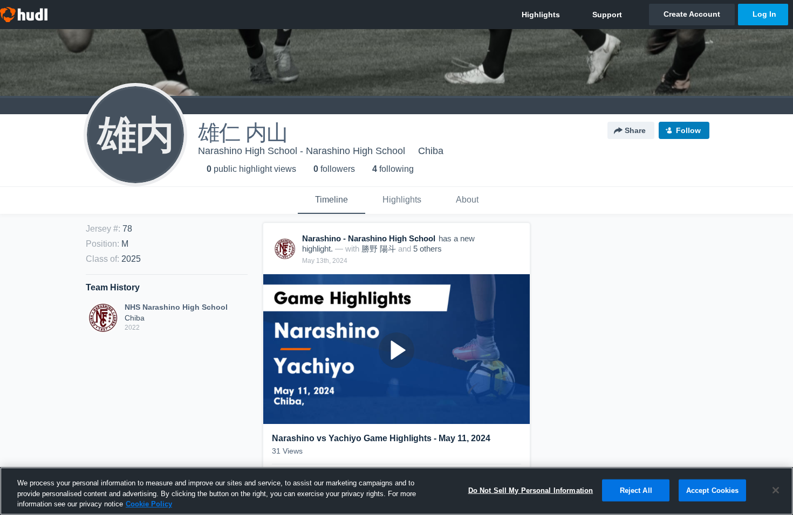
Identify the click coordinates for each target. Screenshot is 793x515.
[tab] (331, 200)
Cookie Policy (149, 504)
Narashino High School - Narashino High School (301, 150)
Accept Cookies (712, 490)
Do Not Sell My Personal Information (530, 490)
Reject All (636, 490)
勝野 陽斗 (378, 248)
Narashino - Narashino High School (368, 238)
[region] (396, 491)
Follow (688, 130)
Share (635, 130)
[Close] (776, 490)
